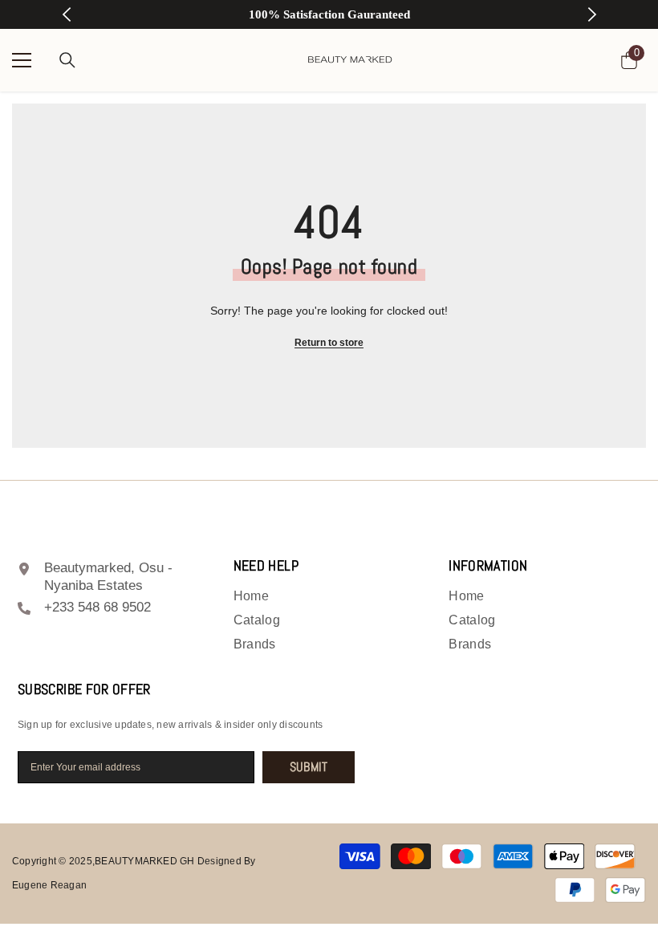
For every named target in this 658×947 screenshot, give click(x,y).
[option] (329, 14)
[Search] (67, 60)
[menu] (21, 60)
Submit (309, 766)
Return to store (329, 342)
